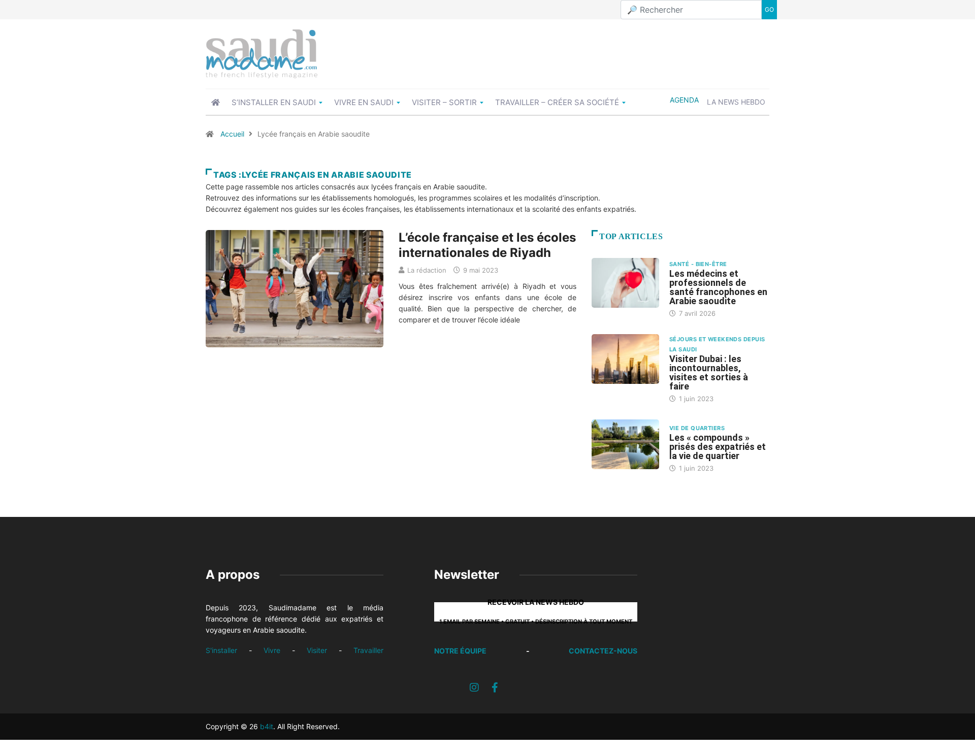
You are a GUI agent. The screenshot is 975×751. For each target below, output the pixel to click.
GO (769, 9)
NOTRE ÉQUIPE (460, 650)
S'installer (221, 650)
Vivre (272, 650)
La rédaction (426, 270)
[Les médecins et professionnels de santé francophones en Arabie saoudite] (625, 283)
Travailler (368, 650)
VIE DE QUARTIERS (697, 428)
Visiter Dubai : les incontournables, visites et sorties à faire (708, 372)
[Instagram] (474, 687)
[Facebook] (495, 687)
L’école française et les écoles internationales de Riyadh (487, 245)
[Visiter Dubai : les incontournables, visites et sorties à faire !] (625, 359)
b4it (266, 726)
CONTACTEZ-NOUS (603, 650)
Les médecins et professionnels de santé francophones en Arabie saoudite (718, 287)
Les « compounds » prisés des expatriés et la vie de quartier (717, 446)
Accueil (232, 133)
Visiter (317, 650)
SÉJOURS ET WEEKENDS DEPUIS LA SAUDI (717, 344)
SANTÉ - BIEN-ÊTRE (698, 264)
